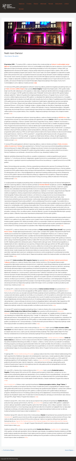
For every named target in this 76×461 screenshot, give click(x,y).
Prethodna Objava (8, 450)
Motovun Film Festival (34, 421)
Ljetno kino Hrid (38, 403)
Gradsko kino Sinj (56, 429)
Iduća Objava (69, 450)
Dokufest (7, 423)
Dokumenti (58, 3)
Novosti (51, 3)
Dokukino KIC (8, 417)
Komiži (45, 360)
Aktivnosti (43, 3)
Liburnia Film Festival (61, 421)
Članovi (36, 3)
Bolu (49, 360)
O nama (29, 3)
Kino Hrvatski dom (9, 384)
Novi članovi (8, 56)
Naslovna (21, 3)
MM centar (40, 370)
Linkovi (66, 3)
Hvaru (40, 360)
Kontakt (21, 9)
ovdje (10, 113)
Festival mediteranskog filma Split (24, 354)
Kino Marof (42, 327)
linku (38, 411)
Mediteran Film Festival (17, 423)
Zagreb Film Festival (22, 421)
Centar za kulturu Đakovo (56, 337)
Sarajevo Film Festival (48, 421)
